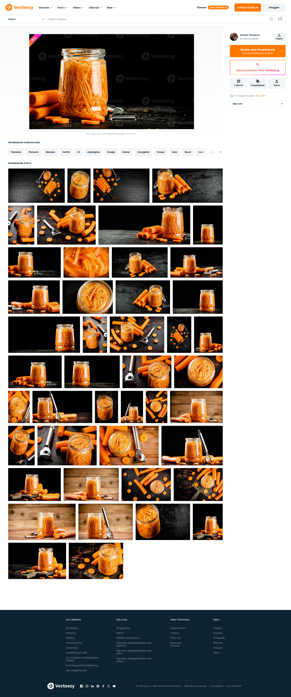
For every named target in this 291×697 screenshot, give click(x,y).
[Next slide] (217, 152)
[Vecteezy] (19, 7)
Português (219, 637)
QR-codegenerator (76, 670)
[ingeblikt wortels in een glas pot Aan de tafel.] (21, 225)
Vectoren (44, 7)
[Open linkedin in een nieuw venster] (92, 686)
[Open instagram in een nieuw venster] (87, 686)
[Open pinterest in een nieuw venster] (97, 686)
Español (217, 633)
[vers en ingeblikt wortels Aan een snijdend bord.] (36, 186)
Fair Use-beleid (233, 685)
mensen (50, 152)
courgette (143, 152)
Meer (110, 7)
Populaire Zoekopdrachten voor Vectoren (134, 644)
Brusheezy (72, 628)
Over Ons (176, 637)
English (217, 628)
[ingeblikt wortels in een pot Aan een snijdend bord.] (198, 484)
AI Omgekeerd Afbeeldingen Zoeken (82, 659)
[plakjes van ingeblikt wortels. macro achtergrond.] (86, 262)
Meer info (237, 103)
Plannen (201, 7)
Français (218, 647)
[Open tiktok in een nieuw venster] (103, 686)
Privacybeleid (216, 685)
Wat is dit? (260, 95)
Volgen (279, 38)
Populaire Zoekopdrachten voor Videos (134, 660)
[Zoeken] (271, 19)
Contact (175, 633)
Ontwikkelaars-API (76, 652)
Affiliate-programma (127, 637)
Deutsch (218, 642)
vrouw (160, 152)
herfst (66, 152)
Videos (77, 7)
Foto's (61, 7)
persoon (33, 152)
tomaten (16, 152)
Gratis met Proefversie (258, 51)
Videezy (70, 637)
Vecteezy (71, 633)
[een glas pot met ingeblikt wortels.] (79, 186)
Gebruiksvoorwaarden (195, 685)
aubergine (93, 152)
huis (174, 152)
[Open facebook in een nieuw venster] (81, 686)
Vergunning (123, 628)
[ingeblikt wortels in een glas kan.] (106, 407)
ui (78, 152)
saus (201, 152)
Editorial (94, 7)
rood (188, 152)
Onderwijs (72, 647)
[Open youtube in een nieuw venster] (114, 686)
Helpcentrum (178, 628)
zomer (126, 152)
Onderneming (74, 642)
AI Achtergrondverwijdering (82, 665)
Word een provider (176, 644)
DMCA (119, 633)
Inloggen (274, 7)
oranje (111, 152)
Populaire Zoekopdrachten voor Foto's (134, 652)
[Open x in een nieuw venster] (108, 686)
